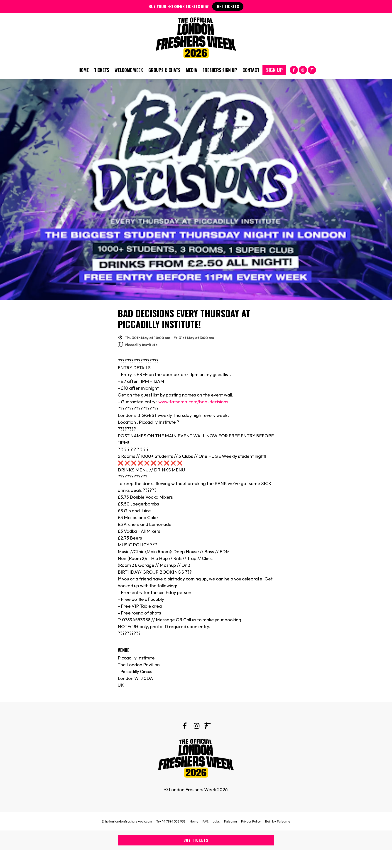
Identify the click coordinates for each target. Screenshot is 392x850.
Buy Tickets (196, 840)
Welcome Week (129, 70)
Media (191, 70)
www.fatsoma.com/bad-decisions (193, 401)
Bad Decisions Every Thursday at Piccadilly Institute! (184, 318)
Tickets (101, 70)
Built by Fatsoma (277, 821)
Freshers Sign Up (220, 70)
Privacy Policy (251, 821)
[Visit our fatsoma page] (312, 69)
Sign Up (274, 69)
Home (83, 70)
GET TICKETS (228, 6)
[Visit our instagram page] (303, 69)
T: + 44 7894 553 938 (171, 821)
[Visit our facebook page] (294, 69)
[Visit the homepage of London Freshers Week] (196, 37)
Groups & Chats (164, 70)
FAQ (205, 821)
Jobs (216, 821)
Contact (251, 70)
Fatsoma (230, 821)
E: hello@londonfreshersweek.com (127, 821)
